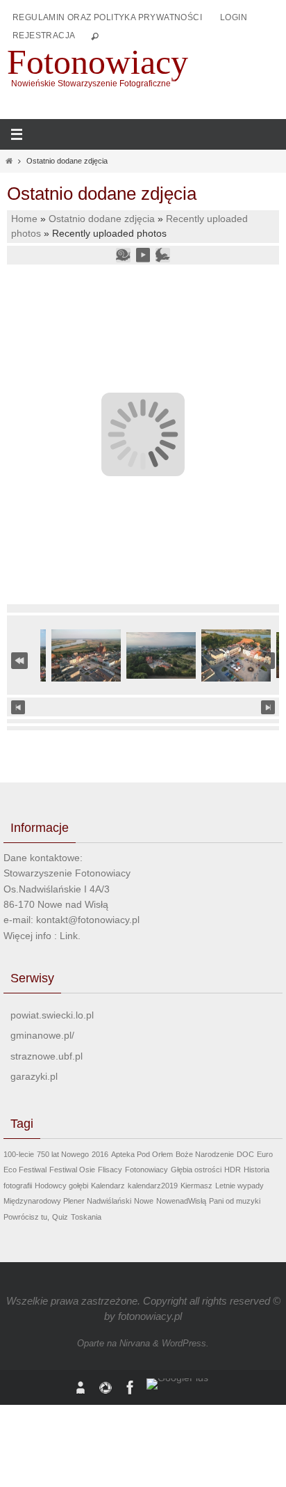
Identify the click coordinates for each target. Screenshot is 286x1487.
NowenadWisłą (181, 1201)
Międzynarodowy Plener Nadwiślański (67, 1201)
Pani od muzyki (234, 1201)
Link (69, 935)
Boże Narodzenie (205, 1154)
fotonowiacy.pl (150, 1316)
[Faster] (162, 255)
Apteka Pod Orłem (142, 1154)
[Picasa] (105, 1387)
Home (24, 219)
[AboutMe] (81, 1387)
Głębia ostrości (196, 1169)
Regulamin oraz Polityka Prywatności (107, 17)
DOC (245, 1154)
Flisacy (110, 1169)
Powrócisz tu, (26, 1217)
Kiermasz (196, 1185)
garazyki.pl (34, 1076)
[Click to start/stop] (143, 707)
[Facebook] (130, 1387)
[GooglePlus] (177, 1384)
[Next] (268, 707)
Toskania (86, 1217)
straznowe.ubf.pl (46, 1056)
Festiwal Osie (72, 1169)
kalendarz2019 (153, 1185)
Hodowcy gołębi (61, 1185)
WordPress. (185, 1343)
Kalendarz (108, 1185)
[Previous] (18, 707)
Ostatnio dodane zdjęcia (102, 219)
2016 (100, 1154)
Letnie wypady (239, 1185)
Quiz (60, 1217)
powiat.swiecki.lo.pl (52, 1015)
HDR (232, 1169)
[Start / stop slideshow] (143, 255)
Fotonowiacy (97, 61)
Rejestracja (43, 35)
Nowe (143, 1201)
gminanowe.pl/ (42, 1035)
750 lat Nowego (63, 1154)
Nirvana (134, 1343)
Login (233, 17)
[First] (19, 660)
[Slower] (123, 255)
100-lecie (18, 1154)
